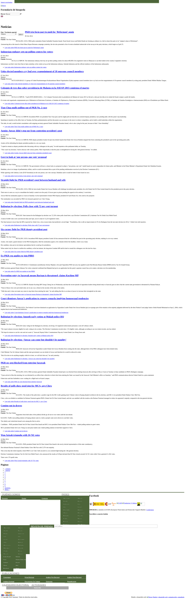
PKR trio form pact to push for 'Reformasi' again (49, 32)
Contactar (45, 498)
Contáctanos (150, 510)
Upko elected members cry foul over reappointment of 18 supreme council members (42, 71)
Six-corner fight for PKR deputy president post (24, 229)
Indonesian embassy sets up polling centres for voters (27, 51)
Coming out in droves (11, 405)
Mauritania (107, 4)
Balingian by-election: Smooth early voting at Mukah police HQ (32, 316)
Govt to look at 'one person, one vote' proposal (24, 157)
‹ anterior (7, 470)
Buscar (3, 14)
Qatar (135, 4)
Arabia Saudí (21, 4)
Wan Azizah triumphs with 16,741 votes (20, 435)
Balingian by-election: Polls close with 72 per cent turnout (29, 206)
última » (7, 489)
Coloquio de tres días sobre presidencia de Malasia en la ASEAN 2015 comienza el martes (45, 88)
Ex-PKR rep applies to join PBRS (17, 255)
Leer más (24, 47)
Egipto (63, 4)
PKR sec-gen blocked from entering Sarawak (23, 363)
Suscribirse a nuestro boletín (98, 514)
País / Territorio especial (8, 32)
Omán (121, 4)
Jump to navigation (6, 2)
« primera (7, 469)
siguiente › (8, 488)
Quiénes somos (11, 494)
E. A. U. (48, 4)
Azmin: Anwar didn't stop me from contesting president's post (31, 130)
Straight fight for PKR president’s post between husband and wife (33, 180)
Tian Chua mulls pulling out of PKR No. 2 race (24, 107)
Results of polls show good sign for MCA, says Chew (26, 386)
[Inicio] (3, 5)
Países (65, 494)
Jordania (78, 4)
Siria (149, 4)
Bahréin (34, 4)
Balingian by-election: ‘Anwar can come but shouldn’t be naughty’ (33, 339)
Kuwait (92, 4)
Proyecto (5, 498)
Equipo (24, 498)
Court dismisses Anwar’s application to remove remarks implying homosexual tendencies (45, 298)
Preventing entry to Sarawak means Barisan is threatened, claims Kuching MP (40, 275)
